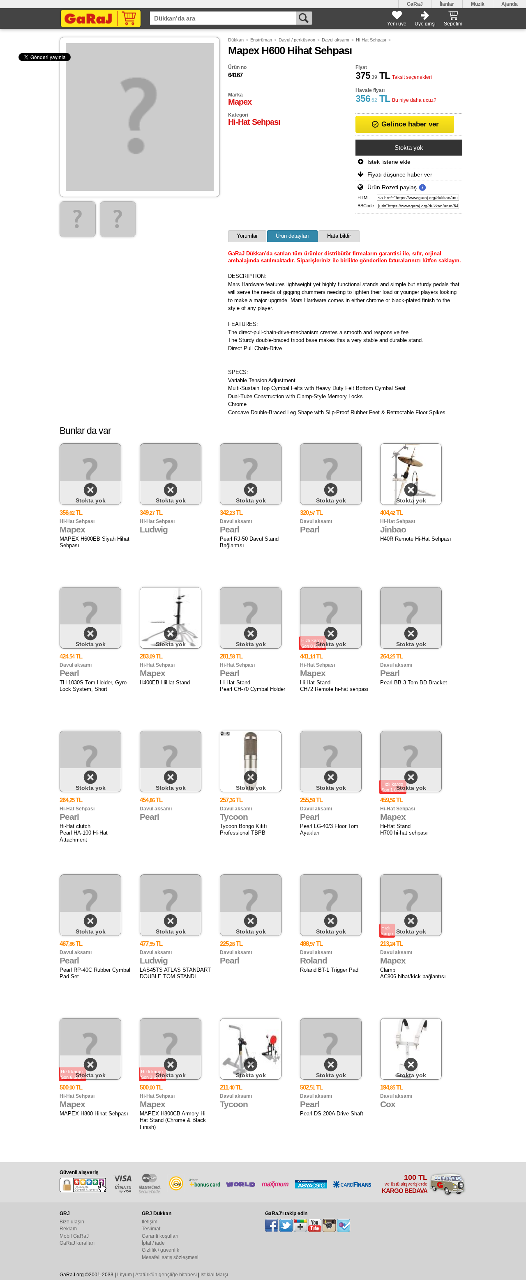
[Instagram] (329, 1225)
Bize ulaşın (72, 1222)
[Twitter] (286, 1225)
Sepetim (453, 24)
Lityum (124, 1275)
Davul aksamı (335, 39)
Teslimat (151, 1229)
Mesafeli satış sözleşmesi (170, 1257)
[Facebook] (271, 1225)
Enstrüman (261, 39)
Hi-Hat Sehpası (371, 39)
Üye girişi (425, 24)
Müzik (477, 4)
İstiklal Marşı (214, 1275)
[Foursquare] (343, 1225)
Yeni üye (396, 24)
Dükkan (236, 39)
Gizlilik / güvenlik (160, 1250)
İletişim (149, 1222)
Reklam (68, 1229)
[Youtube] (314, 1225)
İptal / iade (153, 1243)
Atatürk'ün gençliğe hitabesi (166, 1275)
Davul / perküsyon (297, 39)
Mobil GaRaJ (74, 1236)
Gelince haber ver (409, 124)
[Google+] (300, 1225)
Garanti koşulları (160, 1236)
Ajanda (509, 4)
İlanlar (447, 4)
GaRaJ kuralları (77, 1243)
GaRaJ (415, 4)
